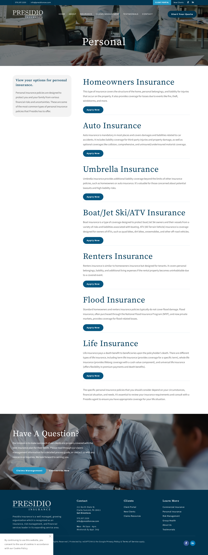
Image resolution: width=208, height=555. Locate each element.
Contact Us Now (59, 470)
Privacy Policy (113, 541)
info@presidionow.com (88, 521)
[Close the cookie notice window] (50, 536)
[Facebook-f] (186, 543)
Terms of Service (131, 541)
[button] (182, 14)
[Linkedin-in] (192, 543)
